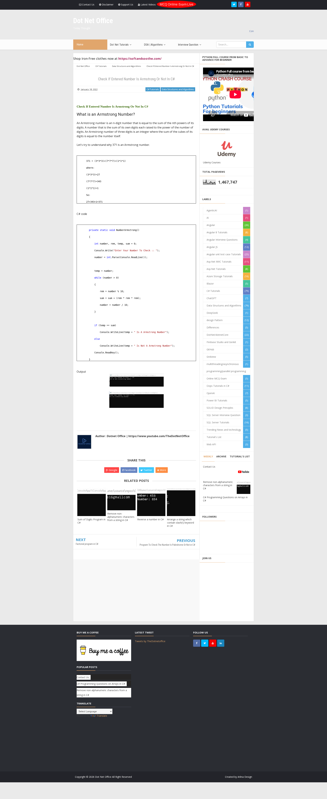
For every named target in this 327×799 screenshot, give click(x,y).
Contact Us (87, 4)
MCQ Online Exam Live (176, 4)
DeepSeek (212, 312)
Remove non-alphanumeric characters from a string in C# (120, 517)
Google (112, 470)
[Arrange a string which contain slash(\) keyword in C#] (181, 502)
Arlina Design (245, 776)
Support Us (126, 4)
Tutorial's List (214, 437)
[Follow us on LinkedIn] (220, 643)
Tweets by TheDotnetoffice (150, 641)
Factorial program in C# (87, 544)
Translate (102, 715)
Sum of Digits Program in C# (91, 521)
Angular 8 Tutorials (217, 232)
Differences (213, 327)
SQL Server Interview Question (223, 415)
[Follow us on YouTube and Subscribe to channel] (212, 643)
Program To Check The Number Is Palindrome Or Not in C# (167, 544)
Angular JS (212, 247)
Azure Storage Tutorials (220, 276)
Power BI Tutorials (217, 400)
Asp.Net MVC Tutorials (219, 261)
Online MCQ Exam (217, 378)
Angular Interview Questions (222, 239)
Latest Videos (148, 4)
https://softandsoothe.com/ (139, 58)
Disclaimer (107, 4)
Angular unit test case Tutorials (224, 254)
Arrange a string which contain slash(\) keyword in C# (180, 522)
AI (208, 217)
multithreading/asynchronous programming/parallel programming (226, 367)
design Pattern (215, 320)
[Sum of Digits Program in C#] (91, 502)
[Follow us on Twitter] (234, 4)
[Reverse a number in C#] (151, 502)
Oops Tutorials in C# (218, 385)
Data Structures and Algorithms (178, 89)
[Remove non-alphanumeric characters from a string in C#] (121, 499)
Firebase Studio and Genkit (221, 342)
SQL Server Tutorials (218, 422)
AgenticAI (212, 210)
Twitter (147, 470)
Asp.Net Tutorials (216, 269)
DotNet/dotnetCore (217, 334)
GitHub (210, 349)
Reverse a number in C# (150, 519)
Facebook (130, 470)
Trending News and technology (224, 429)
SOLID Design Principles (220, 407)
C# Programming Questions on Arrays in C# (101, 683)
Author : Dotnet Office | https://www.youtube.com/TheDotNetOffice (142, 436)
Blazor (210, 283)
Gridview (211, 356)
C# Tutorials (153, 89)
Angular (211, 225)
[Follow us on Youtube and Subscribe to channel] (247, 4)
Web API (211, 444)
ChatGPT (211, 298)
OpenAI (211, 393)
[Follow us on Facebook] (241, 4)
